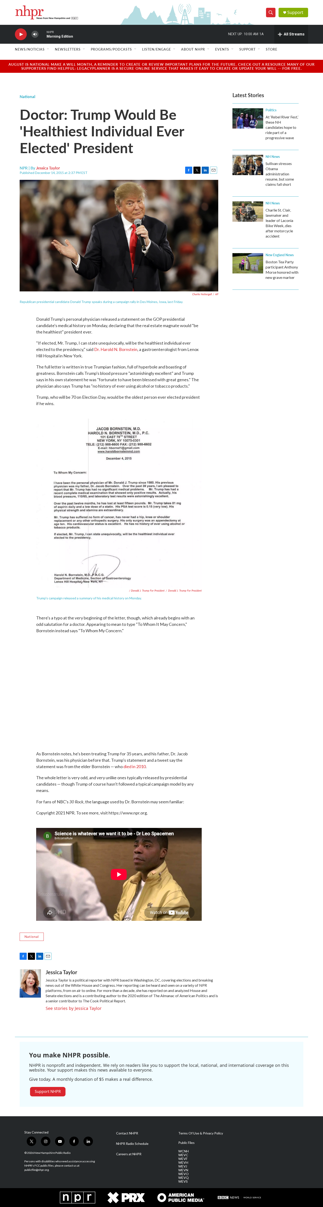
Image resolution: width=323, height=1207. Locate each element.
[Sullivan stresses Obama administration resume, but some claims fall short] (247, 165)
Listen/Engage (156, 49)
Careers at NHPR (128, 1154)
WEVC (183, 1155)
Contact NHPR (127, 1133)
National (27, 96)
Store (271, 49)
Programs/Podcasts (111, 49)
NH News (273, 156)
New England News (280, 254)
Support (295, 12)
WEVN (183, 1170)
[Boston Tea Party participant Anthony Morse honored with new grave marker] (247, 263)
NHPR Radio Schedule (132, 1144)
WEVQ (183, 1178)
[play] (21, 34)
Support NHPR (48, 1091)
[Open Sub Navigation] (48, 49)
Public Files (186, 1143)
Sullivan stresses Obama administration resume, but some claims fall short (280, 173)
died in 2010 (134, 766)
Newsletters (68, 49)
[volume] (35, 34)
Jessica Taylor (48, 168)
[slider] (42, 34)
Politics (271, 110)
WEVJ (182, 1166)
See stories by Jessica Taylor (73, 1008)
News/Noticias (30, 49)
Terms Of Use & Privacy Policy (200, 1133)
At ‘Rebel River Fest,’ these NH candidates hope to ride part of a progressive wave (282, 127)
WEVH (183, 1162)
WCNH (183, 1151)
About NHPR (193, 49)
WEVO (183, 1174)
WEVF (183, 1159)
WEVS (183, 1181)
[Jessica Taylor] (30, 983)
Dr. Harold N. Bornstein (115, 349)
